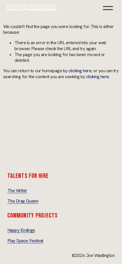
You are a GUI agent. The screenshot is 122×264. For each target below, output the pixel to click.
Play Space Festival (25, 241)
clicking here (79, 71)
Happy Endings (21, 230)
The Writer (17, 190)
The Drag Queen (22, 201)
